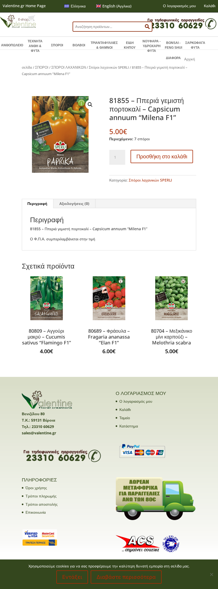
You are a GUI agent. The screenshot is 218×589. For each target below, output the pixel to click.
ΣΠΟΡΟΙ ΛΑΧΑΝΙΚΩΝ (68, 67)
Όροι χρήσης (36, 487)
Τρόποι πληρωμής (41, 496)
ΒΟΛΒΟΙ (79, 45)
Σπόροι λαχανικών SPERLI (109, 67)
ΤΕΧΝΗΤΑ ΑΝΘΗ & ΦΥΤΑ (35, 46)
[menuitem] (75, 6)
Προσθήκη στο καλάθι (161, 156)
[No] (211, 574)
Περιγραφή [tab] (37, 203)
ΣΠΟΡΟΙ (57, 45)
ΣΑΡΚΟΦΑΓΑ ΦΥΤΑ (195, 45)
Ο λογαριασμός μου (179, 5)
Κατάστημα (128, 426)
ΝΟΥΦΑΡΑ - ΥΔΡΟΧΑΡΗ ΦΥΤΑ (151, 46)
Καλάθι (209, 5)
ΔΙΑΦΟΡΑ (173, 58)
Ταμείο (124, 417)
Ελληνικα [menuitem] (78, 6)
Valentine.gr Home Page (24, 5)
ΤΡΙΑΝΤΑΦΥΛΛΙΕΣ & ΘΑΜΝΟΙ (104, 45)
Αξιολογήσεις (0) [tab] (74, 203)
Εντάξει (72, 577)
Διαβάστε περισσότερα (126, 577)
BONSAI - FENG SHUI (173, 45)
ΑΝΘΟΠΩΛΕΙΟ (12, 45)
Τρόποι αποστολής (42, 504)
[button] (90, 104)
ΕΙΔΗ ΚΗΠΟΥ (130, 45)
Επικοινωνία (36, 512)
